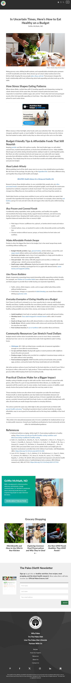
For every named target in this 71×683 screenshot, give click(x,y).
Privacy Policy (19, 676)
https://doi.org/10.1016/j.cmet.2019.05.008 (29, 451)
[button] (67, 2)
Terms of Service (10, 676)
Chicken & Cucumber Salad (26, 279)
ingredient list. (42, 171)
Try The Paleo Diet (35, 637)
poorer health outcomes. (14, 409)
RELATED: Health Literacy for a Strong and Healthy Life (35, 179)
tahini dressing (41, 291)
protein (14, 147)
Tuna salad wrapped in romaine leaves (34, 316)
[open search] (63, 2)
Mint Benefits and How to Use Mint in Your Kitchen (14, 548)
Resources (35, 656)
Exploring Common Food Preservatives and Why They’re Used (35, 548)
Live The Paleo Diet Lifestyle (35, 640)
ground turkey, (36, 251)
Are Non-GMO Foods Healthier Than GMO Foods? (57, 548)
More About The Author (16, 501)
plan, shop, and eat (37, 76)
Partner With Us (35, 643)
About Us (35, 659)
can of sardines (33, 328)
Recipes (35, 649)
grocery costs (22, 294)
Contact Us (35, 663)
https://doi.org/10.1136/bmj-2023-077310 (44, 462)
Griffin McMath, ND (35, 26)
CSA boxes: (15, 346)
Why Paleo (35, 633)
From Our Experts (35, 653)
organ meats (15, 253)
